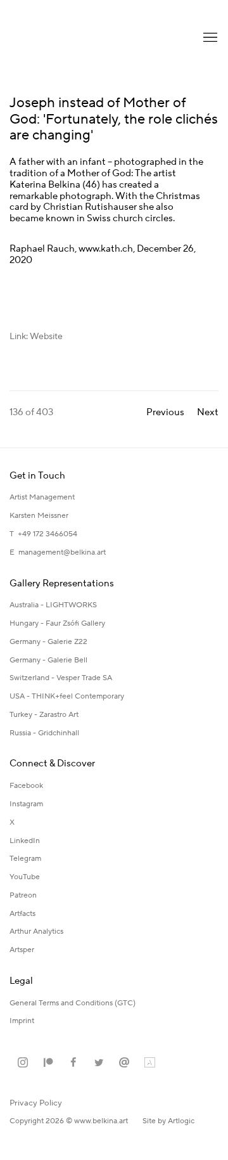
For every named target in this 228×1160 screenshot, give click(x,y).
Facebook (26, 785)
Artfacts (22, 913)
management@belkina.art (62, 552)
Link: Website (36, 336)
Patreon (23, 895)
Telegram (25, 858)
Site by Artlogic (168, 1121)
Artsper (22, 950)
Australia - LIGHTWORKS (53, 605)
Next (207, 412)
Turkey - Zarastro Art (44, 714)
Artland (149, 1063)
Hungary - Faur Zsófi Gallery (57, 623)
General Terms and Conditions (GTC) (73, 1003)
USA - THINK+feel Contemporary (67, 696)
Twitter (99, 1063)
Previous (165, 412)
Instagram (26, 804)
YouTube (25, 877)
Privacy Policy (36, 1103)
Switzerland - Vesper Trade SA (61, 678)
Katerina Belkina (60, 38)
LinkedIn (25, 841)
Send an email (124, 1063)
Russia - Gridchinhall (44, 733)
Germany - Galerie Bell (48, 660)
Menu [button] (209, 38)
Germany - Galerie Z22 (48, 642)
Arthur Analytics (36, 931)
